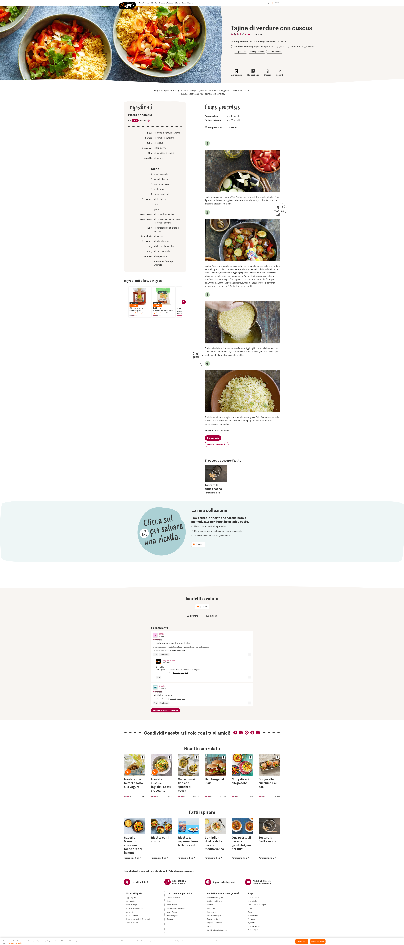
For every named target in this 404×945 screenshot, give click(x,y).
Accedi (277, 3)
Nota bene (148, 120)
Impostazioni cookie (214, 923)
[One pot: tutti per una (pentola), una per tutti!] (242, 838)
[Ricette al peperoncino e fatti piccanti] (188, 838)
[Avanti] (184, 302)
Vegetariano (240, 51)
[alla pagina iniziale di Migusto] (127, 3)
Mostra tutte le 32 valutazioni (165, 710)
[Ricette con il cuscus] (161, 838)
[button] (155, 635)
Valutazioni (193, 616)
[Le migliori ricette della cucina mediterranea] (215, 838)
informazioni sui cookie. (15, 943)
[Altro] (249, 654)
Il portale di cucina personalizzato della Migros (144, 871)
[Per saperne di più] (216, 488)
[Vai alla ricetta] (134, 776)
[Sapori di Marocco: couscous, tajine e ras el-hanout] (134, 838)
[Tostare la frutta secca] (269, 838)
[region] (202, 941)
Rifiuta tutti (301, 941)
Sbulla (162, 686)
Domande (211, 616)
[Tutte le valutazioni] (238, 34)
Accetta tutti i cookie (317, 941)
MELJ (161, 634)
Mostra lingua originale (177, 650)
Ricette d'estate (275, 51)
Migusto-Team (169, 660)
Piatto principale (257, 51)
